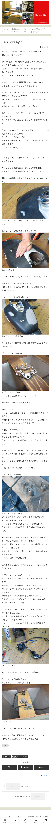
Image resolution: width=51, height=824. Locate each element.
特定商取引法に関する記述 (38, 816)
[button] (46, 503)
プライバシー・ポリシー (13, 816)
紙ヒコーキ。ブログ (20, 757)
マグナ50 (7, 757)
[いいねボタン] (5, 745)
